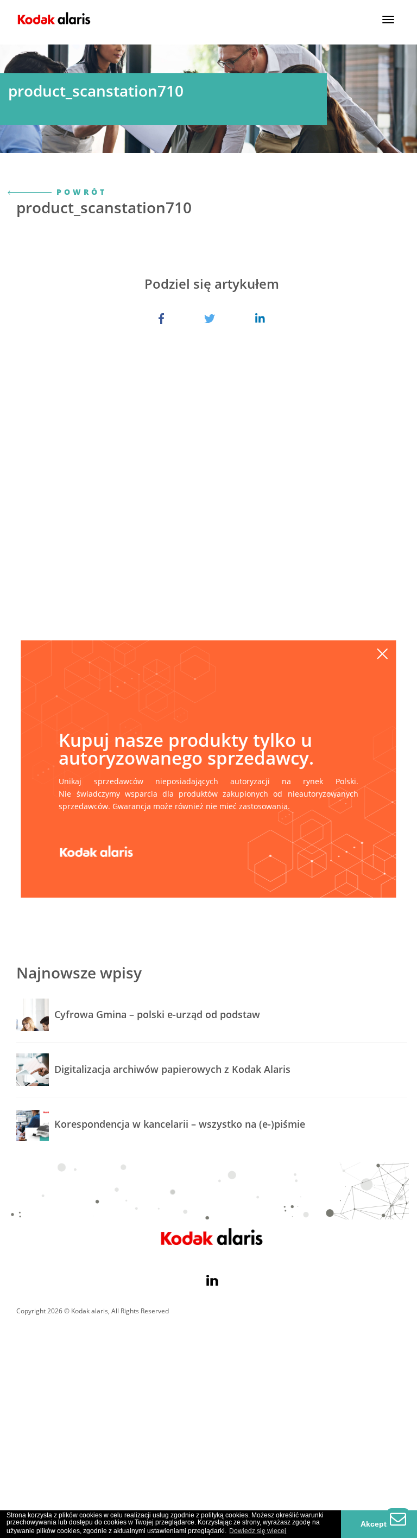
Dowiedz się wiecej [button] (257, 1531)
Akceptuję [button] (379, 1524)
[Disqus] (211, 505)
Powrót (79, 192)
